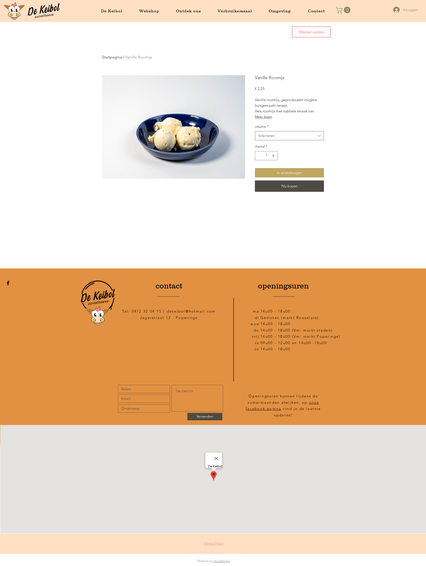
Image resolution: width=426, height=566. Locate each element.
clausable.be (221, 560)
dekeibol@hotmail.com (191, 311)
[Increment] (274, 155)
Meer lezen (263, 116)
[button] (344, 10)
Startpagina (112, 57)
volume (261, 126)
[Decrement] (259, 155)
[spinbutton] (266, 155)
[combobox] (289, 136)
